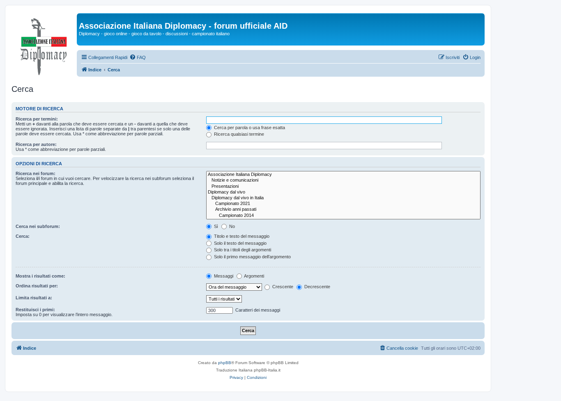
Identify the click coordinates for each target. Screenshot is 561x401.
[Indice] (44, 44)
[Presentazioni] (343, 186)
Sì (215, 226)
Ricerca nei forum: (35, 173)
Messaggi (223, 275)
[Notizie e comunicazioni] (343, 180)
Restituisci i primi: (35, 309)
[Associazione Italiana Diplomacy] (343, 175)
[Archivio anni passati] (343, 209)
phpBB (224, 362)
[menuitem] (137, 57)
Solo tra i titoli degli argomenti (242, 249)
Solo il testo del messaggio (240, 243)
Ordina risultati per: (37, 285)
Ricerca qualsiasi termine (238, 134)
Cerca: (23, 236)
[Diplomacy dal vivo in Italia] (343, 198)
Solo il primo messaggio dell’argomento (252, 256)
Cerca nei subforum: (38, 226)
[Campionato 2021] (343, 204)
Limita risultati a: (34, 297)
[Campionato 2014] (343, 216)
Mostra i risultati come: (40, 275)
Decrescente (316, 286)
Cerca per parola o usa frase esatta (249, 127)
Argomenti (253, 275)
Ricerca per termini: (37, 118)
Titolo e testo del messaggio (241, 236)
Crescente (282, 286)
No (231, 226)
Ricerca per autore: (36, 144)
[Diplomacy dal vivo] (343, 192)
